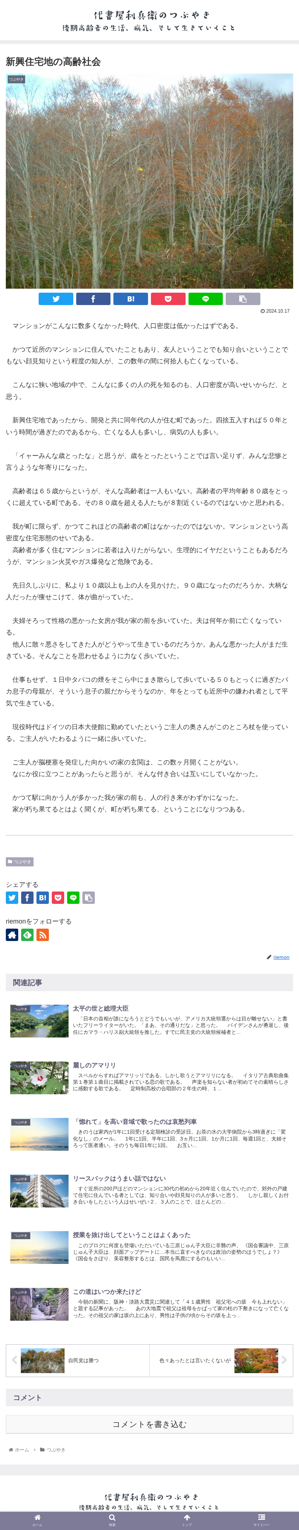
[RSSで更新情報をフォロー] (42, 935)
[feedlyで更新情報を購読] (27, 935)
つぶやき (22, 861)
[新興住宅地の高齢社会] (130, 299)
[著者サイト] (12, 935)
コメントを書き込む (149, 1424)
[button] (276, 1161)
